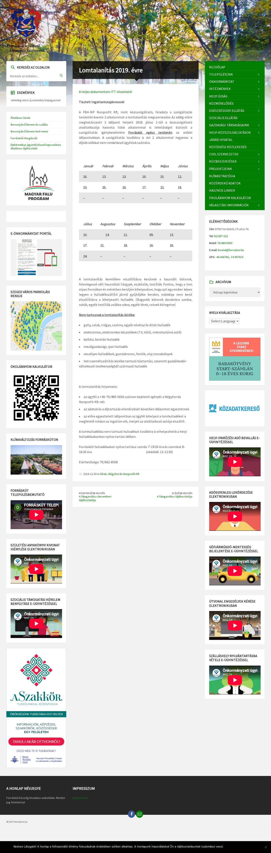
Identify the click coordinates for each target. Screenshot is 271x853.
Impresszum (80, 798)
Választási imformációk (229, 205)
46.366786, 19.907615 (229, 257)
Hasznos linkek (222, 190)
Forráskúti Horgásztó (24, 138)
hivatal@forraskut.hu (231, 250)
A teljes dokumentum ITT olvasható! (105, 92)
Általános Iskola (20, 118)
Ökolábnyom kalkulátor (230, 198)
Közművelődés (221, 103)
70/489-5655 (224, 243)
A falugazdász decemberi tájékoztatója (95, 498)
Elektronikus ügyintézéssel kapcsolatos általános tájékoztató (36, 146)
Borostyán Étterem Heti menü (29, 131)
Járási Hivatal (220, 140)
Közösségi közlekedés (228, 147)
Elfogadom (233, 846)
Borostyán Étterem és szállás (29, 124)
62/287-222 (220, 236)
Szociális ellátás (223, 118)
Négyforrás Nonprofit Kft (123, 474)
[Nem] (266, 847)
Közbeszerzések (223, 161)
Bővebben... (250, 846)
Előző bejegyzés (182, 493)
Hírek (103, 474)
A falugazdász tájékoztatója (174, 496)
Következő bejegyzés (92, 493)
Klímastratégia (222, 176)
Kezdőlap (217, 67)
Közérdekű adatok (225, 183)
